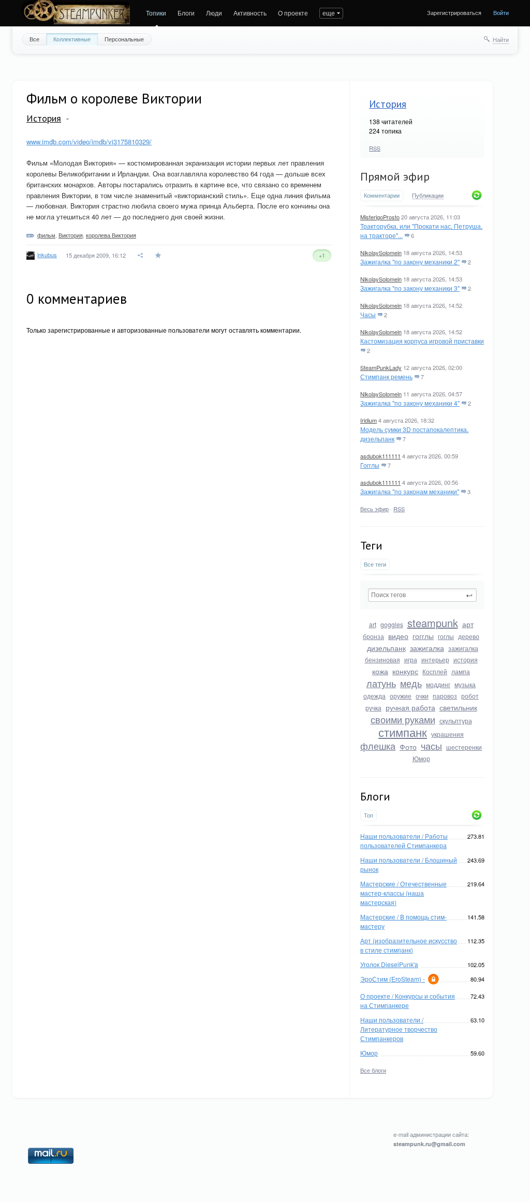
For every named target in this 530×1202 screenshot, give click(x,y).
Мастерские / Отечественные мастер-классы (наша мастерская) (403, 893)
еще (328, 12)
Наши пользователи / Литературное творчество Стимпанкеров (398, 1029)
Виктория (70, 235)
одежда (374, 695)
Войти (501, 12)
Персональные (124, 39)
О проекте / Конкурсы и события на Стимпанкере (407, 1000)
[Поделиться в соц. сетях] (141, 255)
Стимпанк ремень (386, 376)
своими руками (403, 719)
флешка (377, 745)
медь (411, 683)
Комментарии (382, 195)
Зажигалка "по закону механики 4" (410, 402)
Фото (408, 746)
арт (468, 624)
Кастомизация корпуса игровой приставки (422, 340)
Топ (368, 815)
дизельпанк (386, 648)
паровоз (445, 695)
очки (422, 695)
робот (470, 695)
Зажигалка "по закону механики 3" (410, 288)
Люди (214, 12)
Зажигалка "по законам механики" (409, 491)
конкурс (405, 671)
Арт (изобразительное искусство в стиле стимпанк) (408, 945)
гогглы (423, 636)
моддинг (438, 684)
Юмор (421, 758)
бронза (373, 636)
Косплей (434, 671)
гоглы (446, 636)
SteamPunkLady (381, 367)
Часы (368, 314)
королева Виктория (111, 235)
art (372, 624)
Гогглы (369, 465)
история (465, 659)
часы (431, 745)
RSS (374, 148)
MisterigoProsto (380, 217)
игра (410, 659)
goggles (391, 624)
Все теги (375, 564)
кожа (380, 671)
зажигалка (427, 648)
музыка (465, 684)
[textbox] (422, 595)
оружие (400, 695)
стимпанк (402, 732)
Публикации (428, 195)
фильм (46, 235)
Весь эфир (374, 508)
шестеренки (464, 747)
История (387, 104)
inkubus (47, 254)
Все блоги (373, 1070)
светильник (458, 707)
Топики (156, 12)
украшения (447, 734)
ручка (373, 707)
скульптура (455, 720)
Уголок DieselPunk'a (389, 964)
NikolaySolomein (381, 252)
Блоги (186, 12)
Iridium (368, 420)
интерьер (435, 659)
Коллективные (72, 39)
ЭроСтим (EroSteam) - (392, 978)
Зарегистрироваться (454, 12)
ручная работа (410, 707)
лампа (460, 671)
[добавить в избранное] (159, 255)
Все (34, 39)
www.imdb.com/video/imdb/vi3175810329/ (89, 141)
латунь (381, 683)
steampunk (432, 622)
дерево (468, 636)
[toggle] (67, 119)
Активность (250, 12)
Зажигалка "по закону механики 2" (410, 261)
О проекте (293, 12)
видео (398, 636)
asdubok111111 (380, 456)
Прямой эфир (395, 176)
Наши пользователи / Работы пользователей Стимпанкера (404, 841)
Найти (501, 39)
